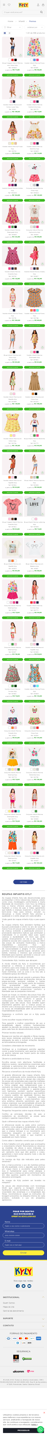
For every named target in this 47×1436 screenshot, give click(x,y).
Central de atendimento (13, 1311)
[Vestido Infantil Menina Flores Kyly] (34, 47)
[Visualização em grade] (4, 33)
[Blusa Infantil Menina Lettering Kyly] (34, 506)
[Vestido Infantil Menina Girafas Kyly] (34, 255)
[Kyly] (23, 5)
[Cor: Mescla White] (34, 185)
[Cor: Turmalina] (37, 310)
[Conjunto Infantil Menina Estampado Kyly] (12, 798)
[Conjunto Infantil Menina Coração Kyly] (12, 715)
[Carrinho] (43, 5)
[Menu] (4, 5)
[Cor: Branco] (9, 60)
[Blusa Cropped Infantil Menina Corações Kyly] (12, 506)
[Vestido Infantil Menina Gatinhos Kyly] (34, 130)
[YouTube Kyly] (29, 1286)
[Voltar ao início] (11, 21)
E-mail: (8, 1241)
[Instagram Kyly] (23, 1286)
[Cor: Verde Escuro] (15, 686)
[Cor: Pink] (37, 60)
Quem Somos (9, 1303)
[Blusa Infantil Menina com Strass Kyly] (12, 339)
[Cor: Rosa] (11, 101)
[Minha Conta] (38, 5)
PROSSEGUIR (23, 1430)
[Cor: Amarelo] (12, 143)
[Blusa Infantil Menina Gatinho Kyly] (34, 464)
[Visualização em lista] (9, 33)
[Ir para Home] (23, 1272)
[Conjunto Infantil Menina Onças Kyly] (34, 172)
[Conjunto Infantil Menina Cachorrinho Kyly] (34, 214)
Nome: (8, 1222)
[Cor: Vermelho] (12, 60)
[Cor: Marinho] (14, 101)
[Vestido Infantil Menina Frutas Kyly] (12, 130)
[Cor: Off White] (9, 143)
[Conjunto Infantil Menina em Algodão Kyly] (34, 840)
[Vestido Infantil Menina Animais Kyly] (34, 589)
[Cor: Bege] (15, 143)
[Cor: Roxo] (12, 185)
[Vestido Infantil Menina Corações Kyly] (12, 255)
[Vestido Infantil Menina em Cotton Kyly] (12, 422)
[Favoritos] (9, 5)
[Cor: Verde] (12, 227)
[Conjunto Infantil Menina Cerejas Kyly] (34, 798)
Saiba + (34, 1424)
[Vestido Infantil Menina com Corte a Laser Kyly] (12, 88)
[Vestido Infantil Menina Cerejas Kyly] (12, 673)
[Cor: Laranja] (31, 310)
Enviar (23, 1253)
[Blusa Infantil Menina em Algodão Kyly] (12, 548)
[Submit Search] (41, 12)
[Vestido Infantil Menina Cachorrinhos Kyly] (34, 88)
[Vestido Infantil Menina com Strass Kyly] (34, 381)
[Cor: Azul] (34, 60)
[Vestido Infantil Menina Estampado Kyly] (12, 214)
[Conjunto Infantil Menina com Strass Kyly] (34, 715)
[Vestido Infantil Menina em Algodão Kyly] (12, 381)
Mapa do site (8, 1307)
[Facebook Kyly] (18, 1286)
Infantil (22, 21)
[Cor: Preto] (15, 60)
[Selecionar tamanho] (20, 55)
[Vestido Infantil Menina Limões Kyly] (12, 172)
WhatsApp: (10, 1231)
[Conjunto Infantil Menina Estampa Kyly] (12, 589)
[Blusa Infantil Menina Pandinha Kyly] (34, 422)
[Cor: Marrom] (15, 268)
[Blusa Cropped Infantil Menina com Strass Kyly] (12, 47)
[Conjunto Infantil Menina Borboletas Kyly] (34, 756)
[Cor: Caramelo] (33, 394)
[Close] (44, 1413)
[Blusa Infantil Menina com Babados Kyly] (34, 548)
